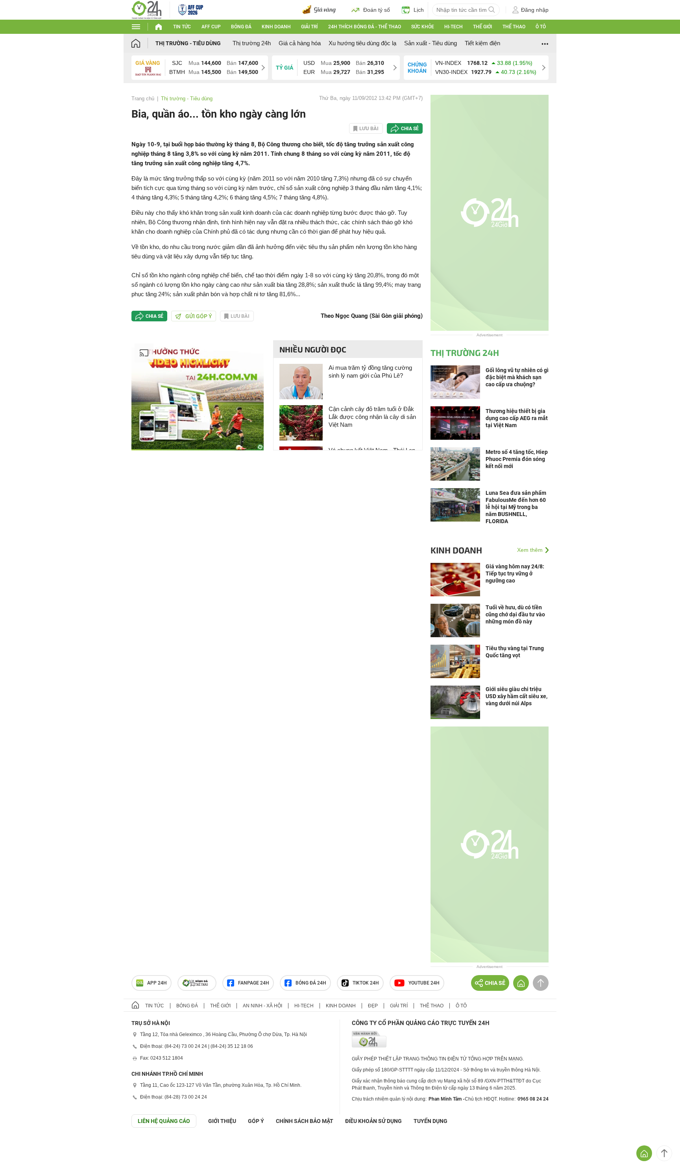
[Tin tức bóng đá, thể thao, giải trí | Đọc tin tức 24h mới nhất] (146, 9)
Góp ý (256, 1121)
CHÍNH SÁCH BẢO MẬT (304, 1121)
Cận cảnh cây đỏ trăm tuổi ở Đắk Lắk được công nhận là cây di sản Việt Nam (372, 417)
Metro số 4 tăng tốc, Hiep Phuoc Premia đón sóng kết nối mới (517, 459)
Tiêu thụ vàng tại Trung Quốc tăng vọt (515, 651)
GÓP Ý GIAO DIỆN (23, 1147)
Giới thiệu (222, 1121)
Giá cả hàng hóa (300, 43)
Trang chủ (142, 98)
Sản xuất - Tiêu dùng (430, 43)
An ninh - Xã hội (262, 1006)
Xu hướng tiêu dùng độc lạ (362, 43)
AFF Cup (211, 27)
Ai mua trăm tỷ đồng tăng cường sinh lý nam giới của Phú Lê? (370, 371)
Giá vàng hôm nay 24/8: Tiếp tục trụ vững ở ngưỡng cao (515, 573)
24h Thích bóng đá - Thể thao (364, 27)
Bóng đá (241, 27)
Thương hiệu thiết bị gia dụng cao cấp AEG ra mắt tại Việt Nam (517, 418)
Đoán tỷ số (376, 10)
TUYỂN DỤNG (430, 1121)
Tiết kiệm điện (482, 43)
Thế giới (482, 27)
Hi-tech (453, 27)
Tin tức (182, 27)
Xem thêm (530, 550)
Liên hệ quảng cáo (164, 1121)
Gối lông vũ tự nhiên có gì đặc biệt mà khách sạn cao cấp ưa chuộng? (517, 377)
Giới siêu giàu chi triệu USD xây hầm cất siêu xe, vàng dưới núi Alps (516, 696)
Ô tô (541, 27)
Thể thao (514, 27)
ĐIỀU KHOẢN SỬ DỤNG (373, 1121)
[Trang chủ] (143, 43)
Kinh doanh (276, 27)
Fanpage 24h (253, 983)
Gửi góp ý (198, 316)
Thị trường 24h (252, 43)
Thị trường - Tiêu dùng (188, 43)
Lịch (419, 10)
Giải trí (309, 27)
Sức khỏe (422, 27)
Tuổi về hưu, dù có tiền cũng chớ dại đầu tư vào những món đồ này (515, 614)
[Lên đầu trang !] (664, 1153)
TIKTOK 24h (366, 983)
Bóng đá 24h (311, 983)
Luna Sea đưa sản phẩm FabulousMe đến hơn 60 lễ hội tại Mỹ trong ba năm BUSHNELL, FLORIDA (516, 507)
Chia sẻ (410, 128)
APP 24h (157, 983)
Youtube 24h (424, 983)
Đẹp (373, 1006)
